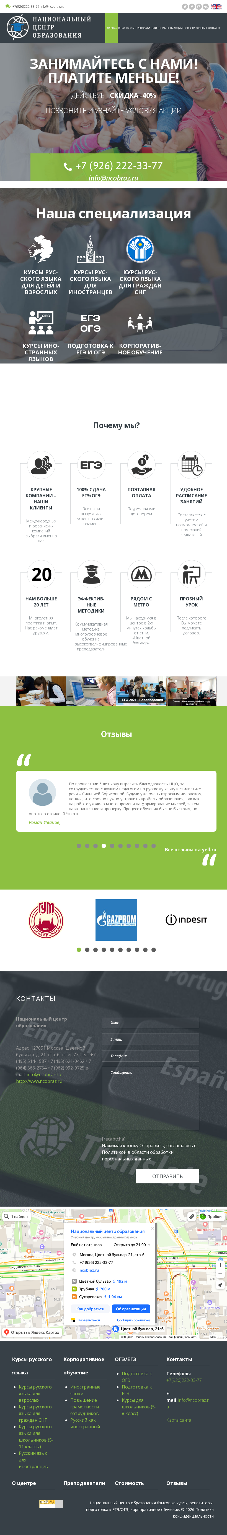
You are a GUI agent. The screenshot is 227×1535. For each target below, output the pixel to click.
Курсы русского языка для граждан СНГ (140, 282)
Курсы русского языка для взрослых (35, 1393)
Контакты (214, 28)
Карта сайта (178, 1420)
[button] (79, 846)
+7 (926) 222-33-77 (119, 165)
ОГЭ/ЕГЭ (125, 1359)
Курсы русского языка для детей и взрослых (40, 282)
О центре (24, 1483)
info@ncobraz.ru (52, 6)
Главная (111, 28)
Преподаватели (146, 28)
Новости (189, 28)
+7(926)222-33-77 (26, 6)
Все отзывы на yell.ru (190, 849)
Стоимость (165, 28)
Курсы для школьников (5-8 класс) (139, 1406)
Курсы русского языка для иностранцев (90, 282)
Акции (178, 28)
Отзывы (201, 28)
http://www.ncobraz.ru (39, 1081)
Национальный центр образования (123, 1502)
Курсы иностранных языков (40, 352)
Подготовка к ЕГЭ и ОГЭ (91, 349)
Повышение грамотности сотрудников (84, 1406)
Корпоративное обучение (140, 349)
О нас (121, 28)
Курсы (130, 28)
